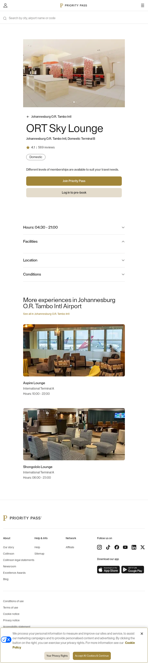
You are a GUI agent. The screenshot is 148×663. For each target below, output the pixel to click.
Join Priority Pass (74, 181)
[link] (108, 570)
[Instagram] (99, 547)
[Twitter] (142, 547)
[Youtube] (125, 547)
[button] (71, 102)
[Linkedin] (134, 547)
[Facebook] (116, 547)
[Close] (142, 633)
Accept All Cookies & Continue (92, 655)
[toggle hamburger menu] (142, 5)
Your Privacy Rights (57, 655)
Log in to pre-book (74, 192)
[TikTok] (108, 547)
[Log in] (5, 5)
